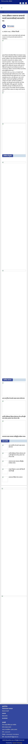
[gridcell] (14, 94)
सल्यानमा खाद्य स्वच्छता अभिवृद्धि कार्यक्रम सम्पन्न (13, 436)
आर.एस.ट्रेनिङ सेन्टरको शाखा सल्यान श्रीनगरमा (13, 398)
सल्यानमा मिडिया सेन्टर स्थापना (15, 477)
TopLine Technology (17, 743)
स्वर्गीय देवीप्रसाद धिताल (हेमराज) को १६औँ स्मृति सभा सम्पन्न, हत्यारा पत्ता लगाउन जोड (14, 417)
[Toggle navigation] (3, 11)
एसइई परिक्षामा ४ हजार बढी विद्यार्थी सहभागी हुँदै (17, 470)
